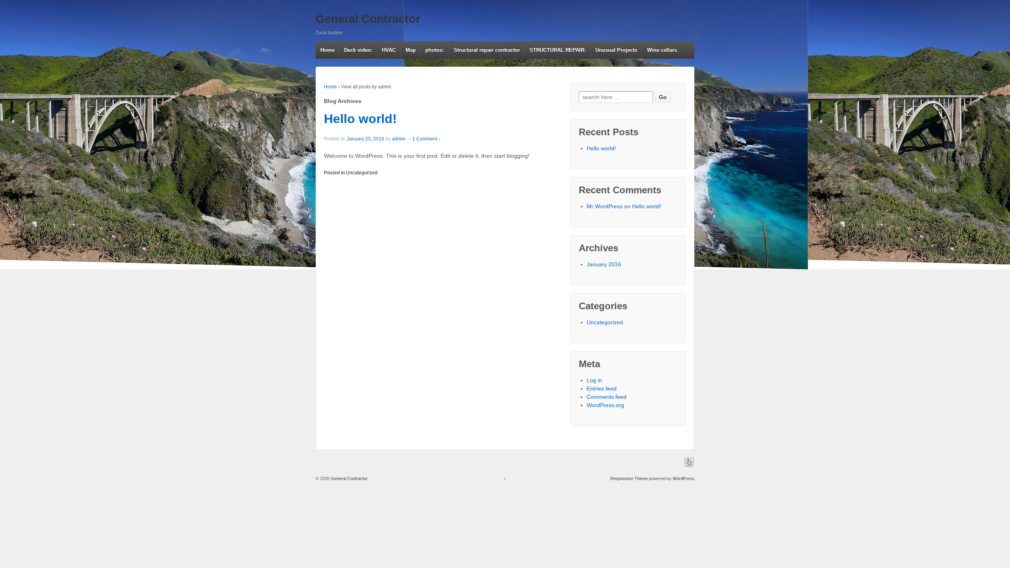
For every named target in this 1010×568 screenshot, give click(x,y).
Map (411, 50)
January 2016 (604, 264)
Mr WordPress (605, 206)
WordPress (683, 478)
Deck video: (358, 50)
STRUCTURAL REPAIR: (557, 50)
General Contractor (368, 19)
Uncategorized (362, 173)
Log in (594, 380)
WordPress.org (605, 405)
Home (327, 50)
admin (398, 139)
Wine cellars (662, 50)
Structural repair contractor (487, 50)
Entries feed (602, 388)
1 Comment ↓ (426, 139)
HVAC (389, 50)
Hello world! (360, 119)
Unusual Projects (616, 50)
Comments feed (607, 397)
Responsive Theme (629, 478)
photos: (434, 50)
